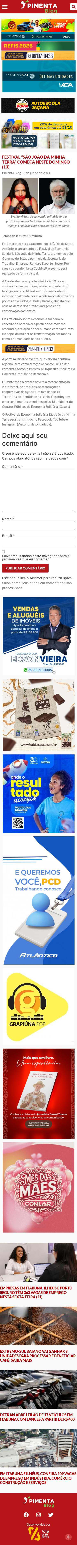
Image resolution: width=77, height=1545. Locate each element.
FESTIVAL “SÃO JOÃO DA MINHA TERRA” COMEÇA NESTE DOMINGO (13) (36, 161)
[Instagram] (38, 1515)
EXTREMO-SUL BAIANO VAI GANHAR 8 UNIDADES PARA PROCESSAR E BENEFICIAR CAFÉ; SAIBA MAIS (38, 1355)
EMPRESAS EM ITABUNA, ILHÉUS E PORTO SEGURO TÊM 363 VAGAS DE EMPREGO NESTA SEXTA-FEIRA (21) (36, 1292)
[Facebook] (26, 1515)
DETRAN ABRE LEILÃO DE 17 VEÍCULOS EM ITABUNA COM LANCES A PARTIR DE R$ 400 (37, 1417)
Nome (8, 519)
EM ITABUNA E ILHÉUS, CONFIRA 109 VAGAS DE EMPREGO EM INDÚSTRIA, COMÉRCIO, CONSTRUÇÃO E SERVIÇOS (38, 1478)
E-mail (8, 535)
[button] (4, 6)
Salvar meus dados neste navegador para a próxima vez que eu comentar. (36, 557)
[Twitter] (51, 1515)
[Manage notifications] (68, 1537)
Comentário (12, 466)
